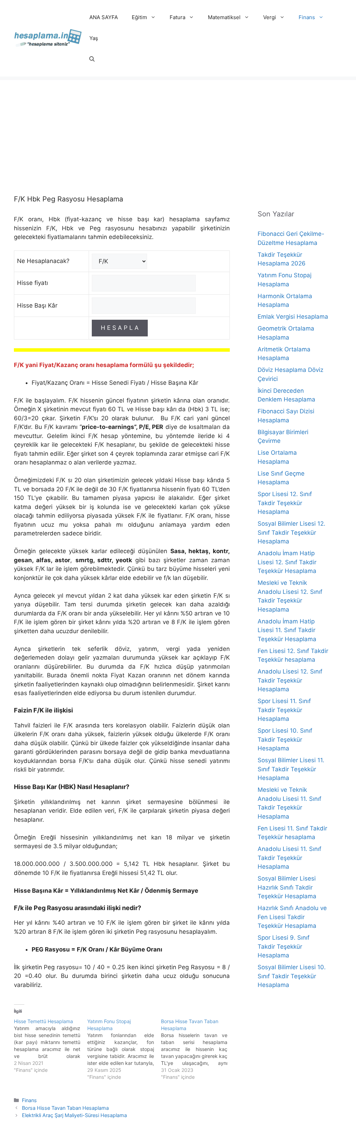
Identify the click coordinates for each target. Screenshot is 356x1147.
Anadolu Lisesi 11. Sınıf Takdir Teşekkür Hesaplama (289, 857)
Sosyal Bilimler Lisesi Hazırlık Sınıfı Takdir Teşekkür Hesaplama (287, 887)
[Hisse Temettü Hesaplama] (50, 1046)
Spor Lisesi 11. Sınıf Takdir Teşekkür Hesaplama (284, 710)
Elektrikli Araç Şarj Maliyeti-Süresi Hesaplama (74, 1115)
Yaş (93, 38)
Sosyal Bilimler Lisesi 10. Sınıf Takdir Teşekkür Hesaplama (292, 976)
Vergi (269, 17)
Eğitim (139, 17)
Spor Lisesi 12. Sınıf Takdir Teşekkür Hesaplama (285, 503)
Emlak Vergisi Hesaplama (293, 316)
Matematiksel (224, 17)
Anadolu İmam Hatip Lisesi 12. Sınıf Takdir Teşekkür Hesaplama (287, 562)
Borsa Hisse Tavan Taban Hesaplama (65, 1108)
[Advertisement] (178, 128)
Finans (307, 17)
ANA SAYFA (103, 17)
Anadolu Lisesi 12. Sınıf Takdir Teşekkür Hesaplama (290, 680)
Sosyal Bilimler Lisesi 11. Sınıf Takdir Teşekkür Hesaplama (291, 769)
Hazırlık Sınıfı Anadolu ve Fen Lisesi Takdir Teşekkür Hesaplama (292, 917)
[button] (92, 59)
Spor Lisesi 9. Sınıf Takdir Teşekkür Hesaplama (283, 946)
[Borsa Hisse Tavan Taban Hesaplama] (197, 1049)
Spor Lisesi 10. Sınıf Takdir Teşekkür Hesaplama (285, 739)
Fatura (177, 17)
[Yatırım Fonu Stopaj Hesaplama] (124, 1049)
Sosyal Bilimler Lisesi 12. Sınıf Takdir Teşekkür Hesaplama (291, 532)
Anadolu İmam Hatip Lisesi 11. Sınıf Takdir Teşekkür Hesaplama (287, 630)
